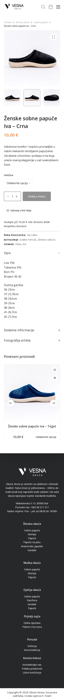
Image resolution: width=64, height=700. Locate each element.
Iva (24, 244)
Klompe (32, 534)
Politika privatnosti (32, 668)
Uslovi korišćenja (32, 672)
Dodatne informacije (19, 330)
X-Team (46, 695)
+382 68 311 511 (39, 507)
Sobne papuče (28, 239)
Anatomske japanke (32, 546)
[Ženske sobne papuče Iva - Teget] (32, 392)
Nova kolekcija (32, 650)
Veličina (8, 175)
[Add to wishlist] (55, 370)
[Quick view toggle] (55, 378)
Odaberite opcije (46, 437)
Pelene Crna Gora (32, 626)
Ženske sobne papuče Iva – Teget (32, 426)
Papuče (32, 538)
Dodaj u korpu (36, 196)
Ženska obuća (46, 239)
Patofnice (32, 600)
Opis (7, 253)
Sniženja (32, 646)
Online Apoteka (32, 623)
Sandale (32, 550)
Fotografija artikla (17, 340)
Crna (18, 244)
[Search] (43, 7)
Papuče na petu (32, 542)
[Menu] (58, 7)
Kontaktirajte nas (32, 664)
